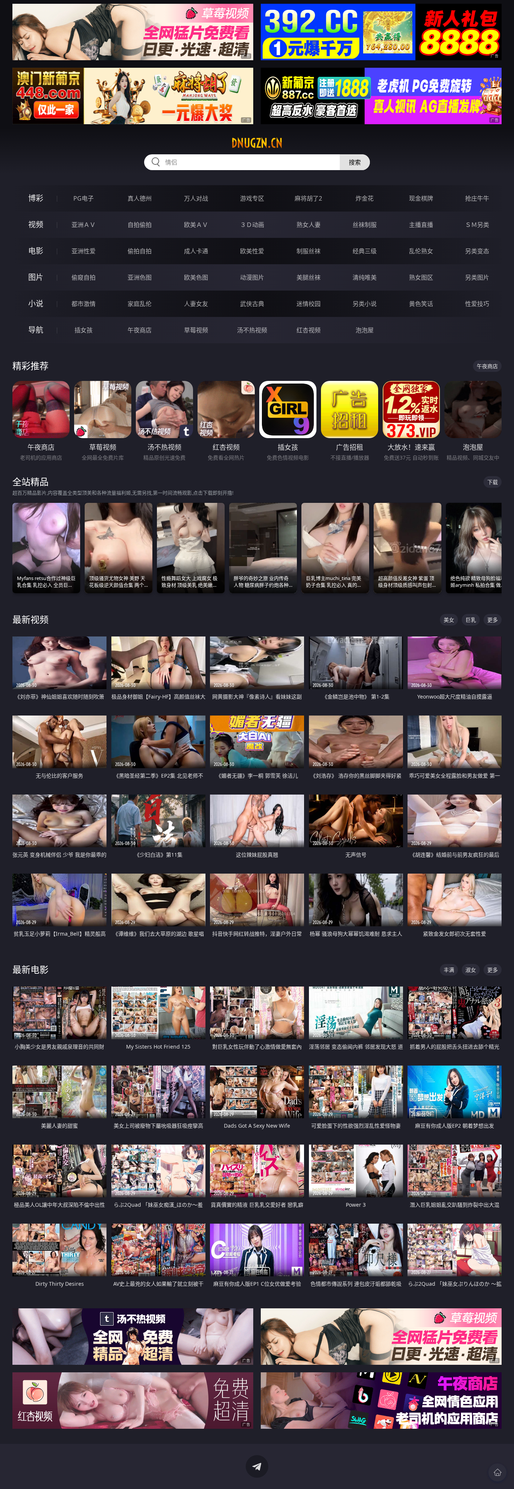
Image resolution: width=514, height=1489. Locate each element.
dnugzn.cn (257, 143)
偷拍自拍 (140, 251)
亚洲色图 (140, 277)
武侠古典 (252, 304)
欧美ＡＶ (196, 225)
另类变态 (477, 251)
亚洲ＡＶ (83, 225)
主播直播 (421, 225)
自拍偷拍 (140, 225)
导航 (35, 330)
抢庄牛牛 (477, 198)
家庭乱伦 (140, 304)
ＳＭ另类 (477, 225)
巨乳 (470, 619)
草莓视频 (196, 330)
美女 (449, 619)
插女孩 (84, 330)
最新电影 (30, 969)
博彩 (35, 198)
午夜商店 (140, 330)
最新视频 (30, 619)
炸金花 (365, 198)
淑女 (470, 969)
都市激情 (83, 304)
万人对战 (196, 198)
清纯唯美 (365, 277)
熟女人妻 (309, 225)
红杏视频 (309, 330)
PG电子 (83, 198)
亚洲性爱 (83, 251)
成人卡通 (196, 251)
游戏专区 (252, 198)
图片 (35, 277)
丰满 (449, 969)
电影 (35, 251)
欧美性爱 (252, 251)
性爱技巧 (477, 304)
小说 (35, 303)
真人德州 (140, 198)
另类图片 (477, 277)
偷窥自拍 (83, 277)
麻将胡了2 (308, 198)
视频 (35, 224)
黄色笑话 (421, 304)
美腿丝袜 (309, 277)
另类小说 (365, 304)
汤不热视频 (252, 330)
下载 (492, 482)
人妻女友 (196, 304)
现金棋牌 (421, 198)
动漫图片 (252, 277)
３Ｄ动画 (252, 225)
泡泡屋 (365, 330)
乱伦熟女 (421, 251)
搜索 (355, 162)
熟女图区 (421, 277)
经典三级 (365, 251)
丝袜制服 (365, 225)
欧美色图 (196, 277)
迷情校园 (309, 304)
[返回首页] (497, 1472)
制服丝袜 (309, 251)
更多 (492, 619)
